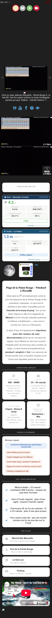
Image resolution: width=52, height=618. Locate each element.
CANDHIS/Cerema (34, 259)
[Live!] (36, 11)
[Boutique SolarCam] (26, 270)
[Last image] (15, 11)
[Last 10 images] (22, 11)
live (36, 264)
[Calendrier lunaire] (9, 270)
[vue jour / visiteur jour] (46, 100)
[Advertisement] (26, 39)
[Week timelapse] (29, 11)
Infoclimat (30, 225)
